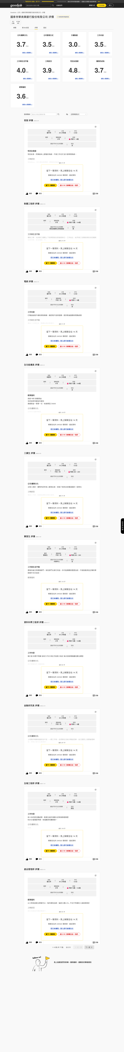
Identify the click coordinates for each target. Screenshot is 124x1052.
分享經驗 (101, 5)
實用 (30, 193)
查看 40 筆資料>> (27, 104)
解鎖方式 (92, 5)
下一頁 (88, 947)
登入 (110, 5)
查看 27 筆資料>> (105, 52)
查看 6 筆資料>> (79, 52)
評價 (43, 12)
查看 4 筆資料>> (53, 52)
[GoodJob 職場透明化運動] (18, 5)
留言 (40, 193)
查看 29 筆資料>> (53, 78)
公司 (18, 12)
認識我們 (59, 5)
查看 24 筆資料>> (27, 52)
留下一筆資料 (50, 185)
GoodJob (13, 12)
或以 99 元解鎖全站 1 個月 (69, 185)
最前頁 (68, 947)
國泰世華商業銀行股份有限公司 (31, 12)
